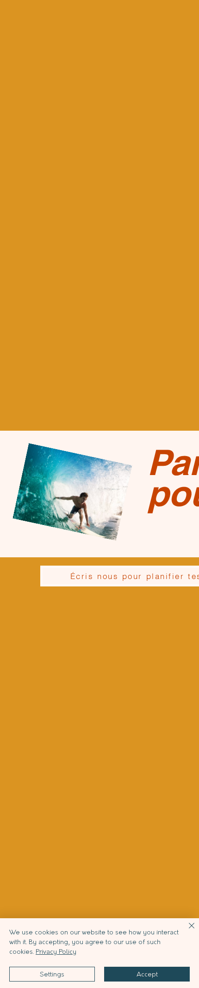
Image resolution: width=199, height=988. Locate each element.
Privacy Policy (56, 952)
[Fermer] (186, 931)
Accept (147, 974)
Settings (52, 974)
